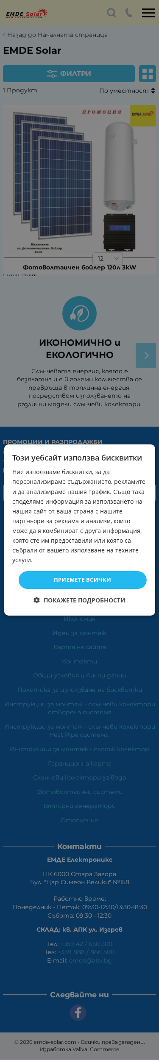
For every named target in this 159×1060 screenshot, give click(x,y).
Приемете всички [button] (83, 579)
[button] (79, 600)
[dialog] (79, 530)
